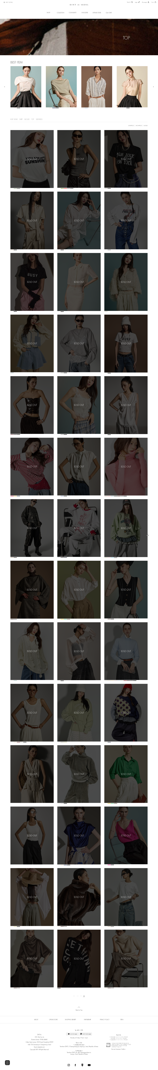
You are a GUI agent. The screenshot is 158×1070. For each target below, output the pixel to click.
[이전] (78, 996)
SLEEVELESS (39, 119)
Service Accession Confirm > (118, 1049)
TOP (32, 119)
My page (144, 2)
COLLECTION (60, 12)
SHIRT (21, 119)
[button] (153, 87)
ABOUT (36, 1019)
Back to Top (79, 1010)
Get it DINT (109, 12)
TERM (121, 1019)
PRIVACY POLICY (104, 1019)
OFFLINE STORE (96, 12)
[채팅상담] (7, 1062)
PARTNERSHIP (87, 1019)
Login (136, 2)
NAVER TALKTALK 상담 (86, 1034)
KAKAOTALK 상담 (73, 1034)
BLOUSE (27, 119)
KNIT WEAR (14, 119)
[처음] (74, 996)
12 (83, 996)
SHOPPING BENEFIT (70, 1019)
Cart (152, 2)
